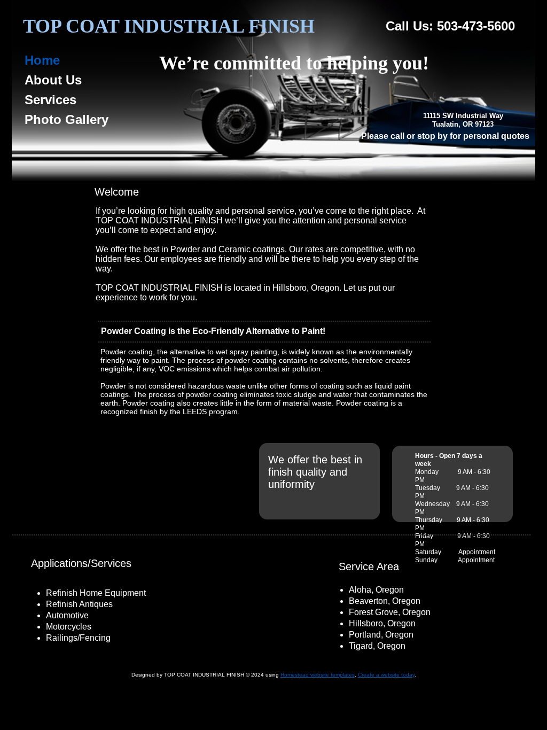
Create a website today (386, 675)
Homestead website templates (317, 675)
